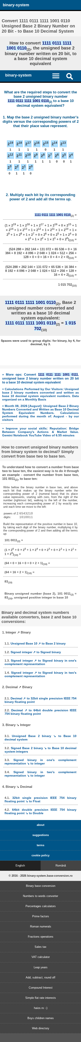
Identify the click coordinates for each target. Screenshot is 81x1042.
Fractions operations (40, 936)
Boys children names (40, 1018)
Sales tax (40, 946)
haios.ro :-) (40, 1008)
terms (40, 845)
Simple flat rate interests (40, 997)
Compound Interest (40, 987)
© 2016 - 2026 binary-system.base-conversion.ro (41, 875)
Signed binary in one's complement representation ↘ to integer (41, 761)
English (20, 865)
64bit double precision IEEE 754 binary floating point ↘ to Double (41, 811)
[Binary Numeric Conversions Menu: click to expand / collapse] (58, 75)
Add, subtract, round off (40, 977)
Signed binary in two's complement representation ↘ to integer (41, 773)
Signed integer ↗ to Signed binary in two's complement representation (41, 674)
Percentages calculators (40, 906)
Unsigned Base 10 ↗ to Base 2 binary (38, 643)
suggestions (40, 835)
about (40, 825)
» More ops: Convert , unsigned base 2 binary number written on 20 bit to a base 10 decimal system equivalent (40, 378)
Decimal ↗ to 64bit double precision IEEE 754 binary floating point (41, 711)
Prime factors (40, 916)
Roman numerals (40, 926)
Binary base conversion (40, 885)
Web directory (40, 1028)
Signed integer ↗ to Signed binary (36, 652)
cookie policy (40, 855)
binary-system (16, 5)
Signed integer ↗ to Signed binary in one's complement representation (41, 662)
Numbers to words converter (40, 896)
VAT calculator (41, 957)
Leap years (41, 967)
